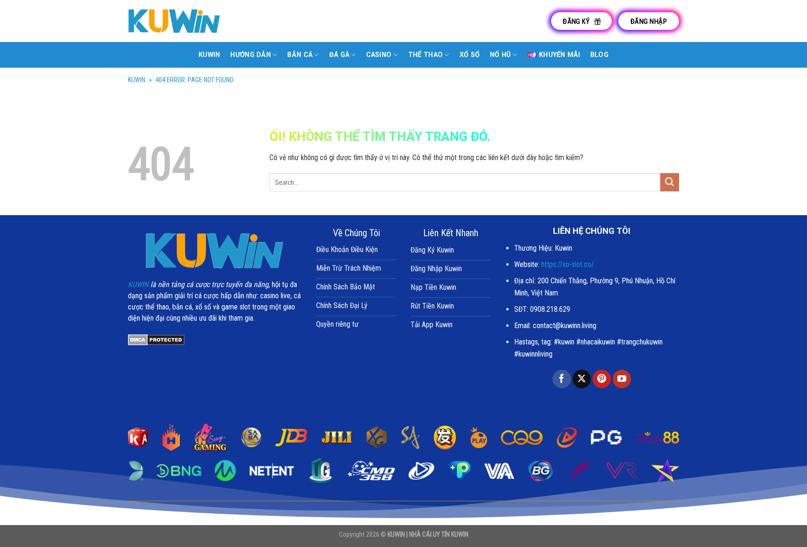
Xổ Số (470, 55)
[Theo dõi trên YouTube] (622, 379)
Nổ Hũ (500, 55)
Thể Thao (425, 55)
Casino (379, 55)
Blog (599, 55)
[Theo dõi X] (582, 379)
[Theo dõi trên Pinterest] (602, 379)
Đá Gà (339, 55)
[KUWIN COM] (174, 20)
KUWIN (136, 80)
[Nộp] (669, 182)
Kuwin (209, 55)
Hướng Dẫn (250, 55)
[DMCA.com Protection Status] (156, 339)
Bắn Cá (299, 55)
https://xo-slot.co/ (567, 264)
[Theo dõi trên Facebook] (561, 379)
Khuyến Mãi (559, 55)
